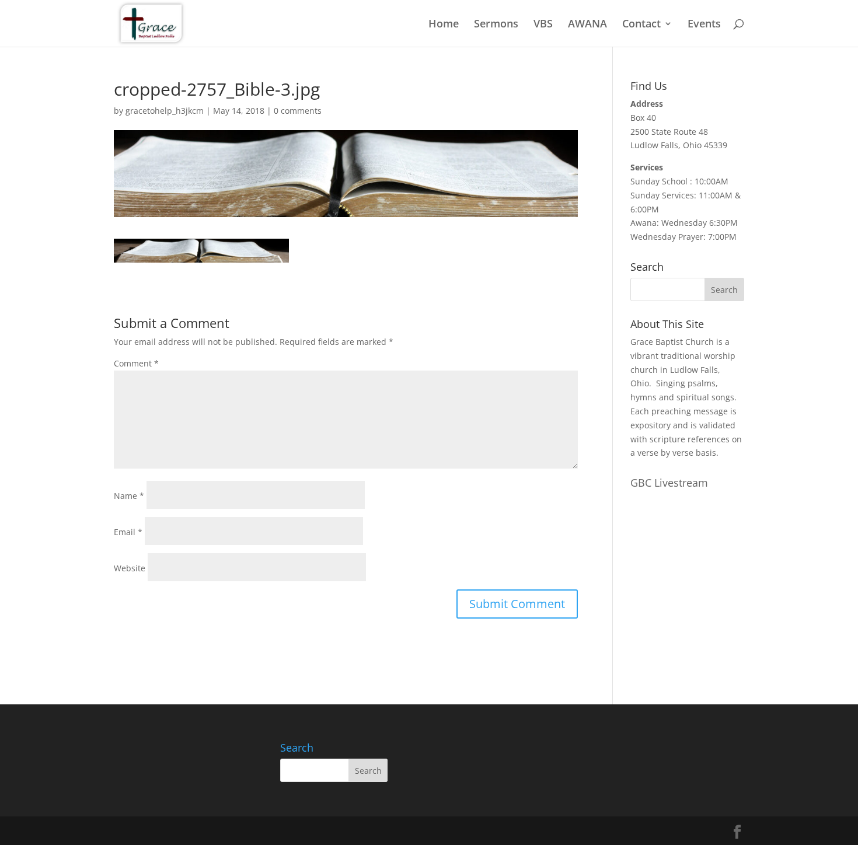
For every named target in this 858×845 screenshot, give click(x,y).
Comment (136, 363)
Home (443, 24)
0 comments (298, 110)
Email (128, 531)
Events (704, 24)
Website (129, 568)
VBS (543, 24)
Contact (641, 24)
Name (129, 495)
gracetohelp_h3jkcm (164, 110)
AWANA (587, 24)
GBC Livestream (669, 483)
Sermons (496, 24)
